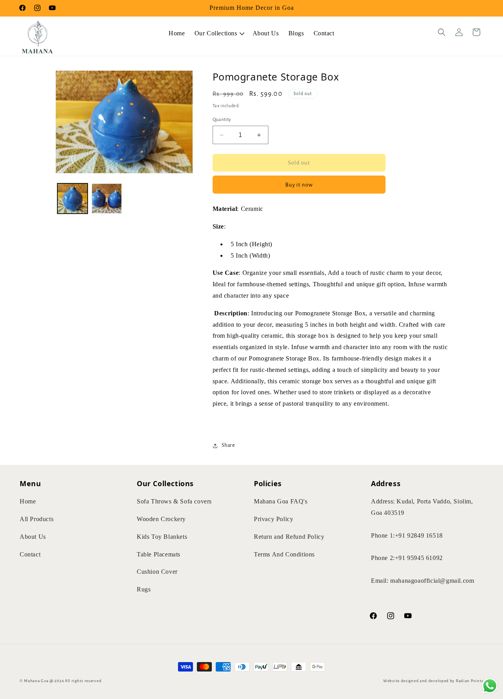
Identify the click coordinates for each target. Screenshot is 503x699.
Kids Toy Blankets (162, 536)
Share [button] (228, 445)
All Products (36, 519)
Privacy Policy (273, 519)
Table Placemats (158, 554)
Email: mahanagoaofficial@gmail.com (422, 580)
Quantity (222, 119)
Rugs (144, 589)
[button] (219, 32)
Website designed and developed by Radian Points (433, 681)
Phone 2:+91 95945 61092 (407, 558)
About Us (33, 536)
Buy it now (299, 185)
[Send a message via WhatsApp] (490, 686)
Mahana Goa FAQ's (281, 501)
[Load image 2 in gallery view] (107, 198)
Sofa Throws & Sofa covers (174, 501)
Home (28, 501)
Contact (30, 554)
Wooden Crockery (161, 519)
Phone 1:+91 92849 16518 (407, 535)
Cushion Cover (157, 572)
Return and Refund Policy (289, 536)
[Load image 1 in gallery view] (72, 198)
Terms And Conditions (284, 554)
